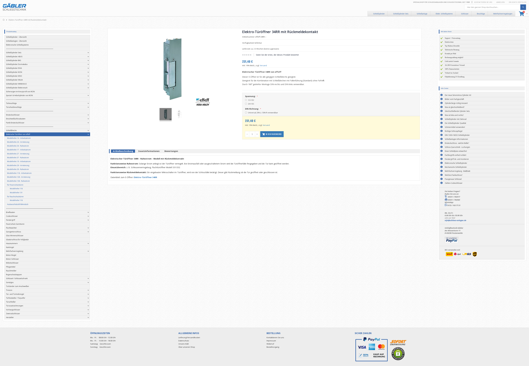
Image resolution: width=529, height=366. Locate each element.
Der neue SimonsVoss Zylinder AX (458, 95)
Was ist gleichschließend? (454, 107)
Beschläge (481, 14)
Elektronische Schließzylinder (456, 163)
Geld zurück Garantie (452, 61)
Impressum (271, 340)
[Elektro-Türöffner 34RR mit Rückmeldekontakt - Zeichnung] (179, 114)
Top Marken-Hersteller (452, 46)
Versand (263, 65)
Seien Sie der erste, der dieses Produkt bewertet (277, 54)
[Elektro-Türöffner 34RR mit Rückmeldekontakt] (166, 114)
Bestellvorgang (273, 347)
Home (4, 20)
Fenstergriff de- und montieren (457, 159)
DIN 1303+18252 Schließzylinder (457, 135)
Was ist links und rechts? (454, 115)
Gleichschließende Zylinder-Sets (457, 111)
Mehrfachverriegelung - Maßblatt (457, 171)
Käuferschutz (449, 42)
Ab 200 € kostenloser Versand (455, 65)
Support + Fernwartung (452, 38)
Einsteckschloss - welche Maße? (457, 143)
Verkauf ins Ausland (451, 73)
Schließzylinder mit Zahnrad (455, 119)
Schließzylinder (379, 14)
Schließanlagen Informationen (456, 139)
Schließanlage (422, 14)
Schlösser (465, 14)
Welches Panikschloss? (453, 175)
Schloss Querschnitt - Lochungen (457, 147)
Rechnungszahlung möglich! (454, 57)
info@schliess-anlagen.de (455, 220)
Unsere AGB (183, 344)
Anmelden (500, 2)
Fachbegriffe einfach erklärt (455, 155)
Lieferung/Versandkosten (189, 337)
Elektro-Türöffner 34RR (145, 177)
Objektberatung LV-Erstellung (454, 77)
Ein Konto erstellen (517, 2)
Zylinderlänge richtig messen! (456, 103)
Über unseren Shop (186, 347)
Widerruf (270, 344)
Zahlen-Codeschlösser (453, 183)
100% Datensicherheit (452, 69)
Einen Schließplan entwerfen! (456, 151)
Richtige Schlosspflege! (453, 131)
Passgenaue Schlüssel (453, 179)
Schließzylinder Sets (400, 14)
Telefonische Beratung (452, 50)
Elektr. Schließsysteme (444, 14)
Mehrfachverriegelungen (502, 14)
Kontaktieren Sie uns (483, 2)
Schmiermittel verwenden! (455, 127)
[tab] (123, 151)
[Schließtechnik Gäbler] (14, 6)
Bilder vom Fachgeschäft (454, 99)
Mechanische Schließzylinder (456, 167)
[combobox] (495, 7)
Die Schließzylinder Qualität (455, 123)
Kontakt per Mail (450, 54)
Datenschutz (183, 340)
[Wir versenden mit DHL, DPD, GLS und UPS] (461, 256)
